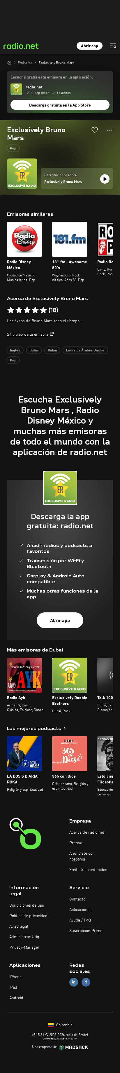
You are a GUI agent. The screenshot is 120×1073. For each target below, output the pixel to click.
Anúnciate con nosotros (82, 856)
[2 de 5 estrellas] (19, 310)
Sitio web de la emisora (27, 334)
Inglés (15, 350)
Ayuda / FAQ (80, 920)
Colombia (64, 1025)
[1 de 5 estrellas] (11, 310)
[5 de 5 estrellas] (43, 310)
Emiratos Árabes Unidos (85, 350)
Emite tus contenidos (88, 870)
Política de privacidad (28, 916)
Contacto (77, 899)
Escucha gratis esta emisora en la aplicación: (51, 77)
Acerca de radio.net (86, 832)
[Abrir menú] (113, 45)
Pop (13, 148)
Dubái (33, 350)
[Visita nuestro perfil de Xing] (86, 982)
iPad (13, 987)
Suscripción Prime (85, 931)
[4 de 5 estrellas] (35, 310)
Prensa (75, 843)
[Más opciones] (109, 130)
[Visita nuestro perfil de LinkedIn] (73, 982)
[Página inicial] (9, 62)
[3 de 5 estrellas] (27, 310)
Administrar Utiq (24, 937)
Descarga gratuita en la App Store (60, 105)
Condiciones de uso (26, 905)
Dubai (52, 350)
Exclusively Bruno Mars (63, 182)
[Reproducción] (105, 179)
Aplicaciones (80, 910)
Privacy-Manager (24, 947)
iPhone (15, 977)
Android (16, 998)
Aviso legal (18, 926)
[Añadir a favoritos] (94, 130)
